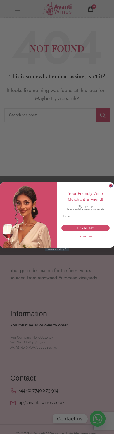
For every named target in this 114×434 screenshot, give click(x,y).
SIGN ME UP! (85, 228)
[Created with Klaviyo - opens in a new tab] (57, 250)
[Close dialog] (111, 185)
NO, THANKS (86, 237)
